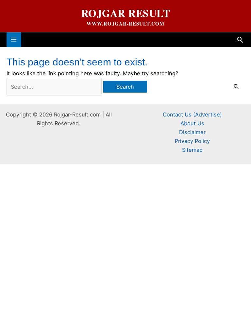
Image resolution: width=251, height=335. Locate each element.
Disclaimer (192, 132)
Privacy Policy (192, 141)
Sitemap (192, 150)
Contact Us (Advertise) (192, 114)
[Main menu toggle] (14, 39)
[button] (240, 40)
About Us (192, 123)
